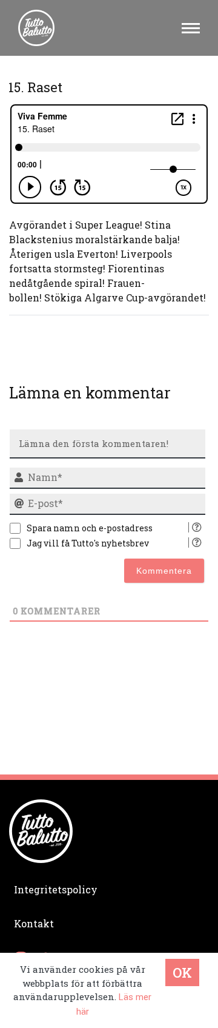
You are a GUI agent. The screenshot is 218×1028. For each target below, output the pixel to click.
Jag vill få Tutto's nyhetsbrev (88, 543)
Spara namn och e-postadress (90, 528)
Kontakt (34, 923)
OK (182, 972)
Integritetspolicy (55, 889)
